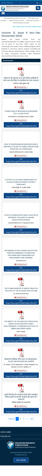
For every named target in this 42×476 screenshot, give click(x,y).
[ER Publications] (15, 8)
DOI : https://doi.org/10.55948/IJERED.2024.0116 (21, 269)
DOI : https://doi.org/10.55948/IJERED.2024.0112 (21, 125)
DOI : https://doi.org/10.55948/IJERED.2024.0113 (21, 160)
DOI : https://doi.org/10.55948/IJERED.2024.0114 (21, 195)
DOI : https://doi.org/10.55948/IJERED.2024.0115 (21, 231)
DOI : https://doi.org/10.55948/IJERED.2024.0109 (21, 375)
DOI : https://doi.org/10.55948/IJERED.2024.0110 (21, 410)
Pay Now (21, 460)
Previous (11, 419)
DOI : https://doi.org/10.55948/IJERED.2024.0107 (21, 302)
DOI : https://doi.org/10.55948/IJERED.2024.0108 (21, 339)
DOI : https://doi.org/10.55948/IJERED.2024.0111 (21, 91)
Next (31, 419)
